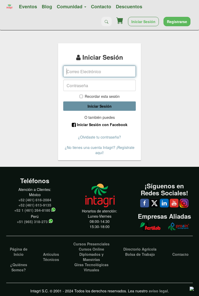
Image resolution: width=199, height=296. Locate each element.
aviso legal (158, 290)
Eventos (28, 6)
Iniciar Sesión (143, 21)
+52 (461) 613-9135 (34, 205)
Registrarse (177, 21)
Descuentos (129, 6)
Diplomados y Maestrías (91, 257)
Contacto (101, 6)
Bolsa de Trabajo (140, 254)
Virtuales (91, 269)
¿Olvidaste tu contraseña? (99, 137)
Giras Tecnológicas (91, 264)
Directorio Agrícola (140, 249)
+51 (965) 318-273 (32, 221)
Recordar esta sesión (102, 96)
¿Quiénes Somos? (18, 267)
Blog (47, 6)
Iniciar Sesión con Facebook (101, 124)
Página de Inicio (18, 251)
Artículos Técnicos (51, 257)
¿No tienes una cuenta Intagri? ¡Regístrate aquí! (99, 150)
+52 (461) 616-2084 (34, 199)
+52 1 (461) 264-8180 (32, 210)
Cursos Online (91, 249)
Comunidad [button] (70, 6)
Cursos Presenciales (91, 243)
